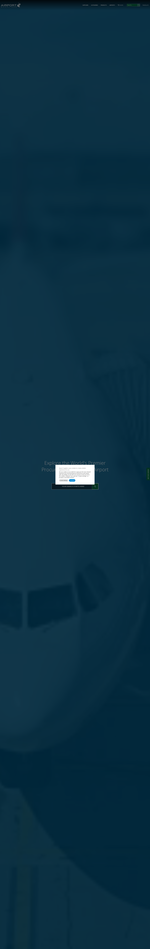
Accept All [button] (72, 480)
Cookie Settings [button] (63, 480)
